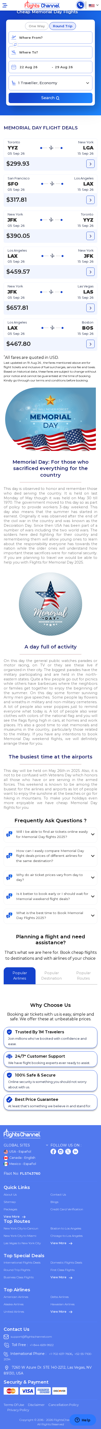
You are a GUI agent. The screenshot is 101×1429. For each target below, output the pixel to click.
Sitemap (10, 1202)
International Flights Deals (22, 1262)
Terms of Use (14, 1405)
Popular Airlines (20, 976)
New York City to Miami (20, 1236)
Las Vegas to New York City (22, 1243)
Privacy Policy (18, 1410)
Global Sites (17, 1145)
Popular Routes (83, 976)
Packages (10, 1209)
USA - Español (20, 1151)
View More (12, 1216)
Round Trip (62, 26)
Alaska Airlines (14, 1304)
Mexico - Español (22, 1164)
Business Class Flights (19, 1277)
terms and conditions (51, 380)
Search (48, 97)
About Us (10, 1194)
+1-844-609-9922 (42, 1345)
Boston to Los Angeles (65, 1228)
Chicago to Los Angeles (66, 1236)
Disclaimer (36, 1405)
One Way (37, 26)
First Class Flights (62, 1270)
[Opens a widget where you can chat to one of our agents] (82, 1420)
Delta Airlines (59, 1297)
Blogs (54, 1202)
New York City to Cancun (21, 1228)
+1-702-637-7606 (60, 1354)
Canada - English (22, 1157)
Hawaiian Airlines (62, 1304)
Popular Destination (51, 976)
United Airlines (14, 1311)
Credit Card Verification (66, 1209)
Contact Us (58, 1194)
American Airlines (16, 1297)
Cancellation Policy (63, 1405)
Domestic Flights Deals (66, 1262)
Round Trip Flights (17, 1270)
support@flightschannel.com (31, 1336)
